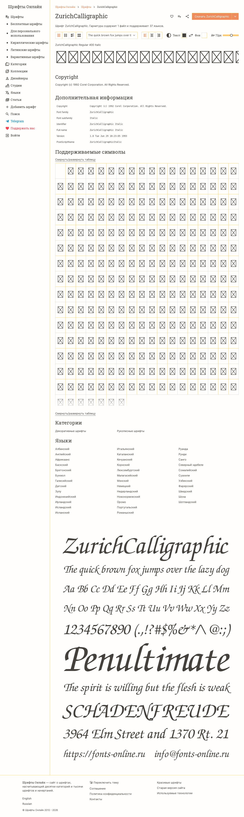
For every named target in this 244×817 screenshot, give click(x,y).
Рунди (183, 454)
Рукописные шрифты (130, 431)
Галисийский (63, 480)
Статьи (16, 100)
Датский (60, 486)
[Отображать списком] (58, 35)
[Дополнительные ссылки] (235, 16)
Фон (197, 35)
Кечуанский (124, 459)
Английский (63, 454)
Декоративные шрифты (70, 431)
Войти (15, 135)
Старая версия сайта (171, 787)
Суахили (184, 475)
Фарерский (186, 486)
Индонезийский (65, 496)
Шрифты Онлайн (25, 6)
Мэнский (123, 480)
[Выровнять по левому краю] (145, 35)
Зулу (58, 491)
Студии (16, 85)
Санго (182, 459)
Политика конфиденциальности (111, 793)
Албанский (62, 449)
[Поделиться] (187, 16)
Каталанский (125, 454)
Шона (182, 496)
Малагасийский (127, 475)
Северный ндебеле (191, 464)
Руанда (183, 449)
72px (218, 35)
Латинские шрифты (25, 50)
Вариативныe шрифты (27, 57)
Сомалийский (188, 470)
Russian (27, 803)
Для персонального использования (25, 33)
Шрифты (17, 17)
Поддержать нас (23, 128)
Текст (176, 35)
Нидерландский (127, 491)
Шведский (185, 491)
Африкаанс (62, 459)
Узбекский (185, 480)
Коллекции (19, 71)
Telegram (17, 121)
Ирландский (63, 502)
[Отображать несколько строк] (72, 35)
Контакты (96, 799)
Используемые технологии (175, 793)
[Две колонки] (65, 35)
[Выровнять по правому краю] (158, 35)
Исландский (63, 507)
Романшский (125, 512)
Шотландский (187, 502)
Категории (18, 64)
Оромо (121, 502)
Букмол (60, 475)
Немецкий (123, 486)
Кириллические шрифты (29, 43)
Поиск (15, 114)
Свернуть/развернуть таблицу (75, 159)
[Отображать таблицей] (79, 35)
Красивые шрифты (169, 782)
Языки (15, 93)
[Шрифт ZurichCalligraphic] (147, 642)
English (26, 798)
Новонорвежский (128, 496)
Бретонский (63, 470)
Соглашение (98, 788)
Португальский (127, 507)
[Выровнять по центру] (152, 35)
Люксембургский (128, 470)
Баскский (61, 464)
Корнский (123, 464)
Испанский (62, 512)
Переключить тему (106, 782)
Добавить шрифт (23, 107)
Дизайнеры (19, 78)
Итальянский (125, 449)
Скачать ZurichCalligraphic (212, 16)
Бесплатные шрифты (26, 24)
